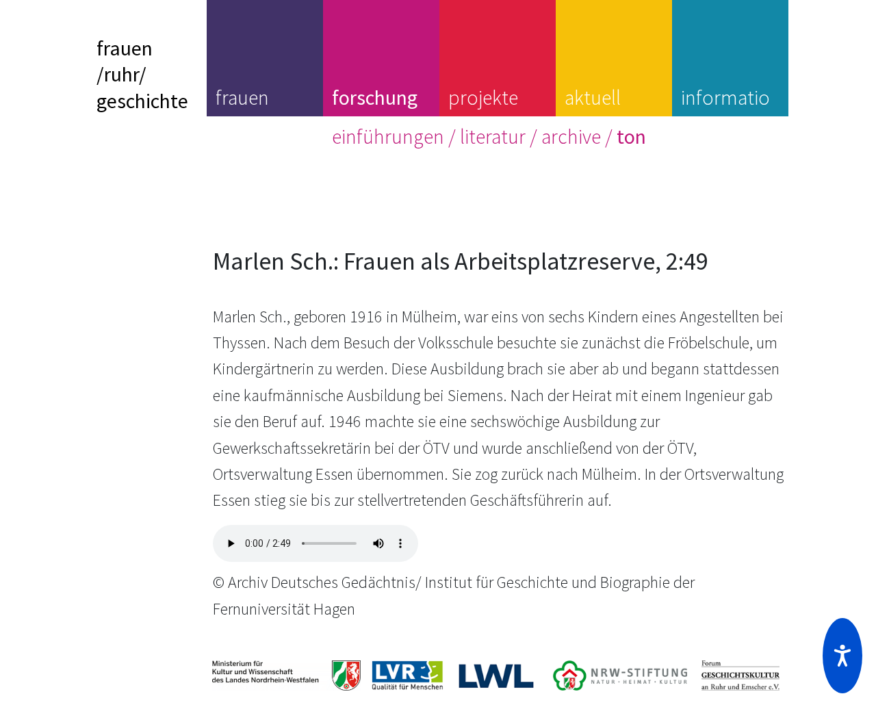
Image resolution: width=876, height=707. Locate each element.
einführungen (388, 136)
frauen (242, 97)
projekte (483, 97)
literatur (493, 136)
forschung (374, 97)
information (725, 110)
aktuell (593, 97)
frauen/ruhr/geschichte (142, 74)
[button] (842, 655)
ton (631, 136)
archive (571, 136)
